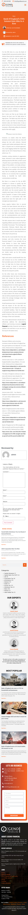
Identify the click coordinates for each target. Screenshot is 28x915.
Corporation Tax (8, 578)
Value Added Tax (8, 592)
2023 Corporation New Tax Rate (10, 549)
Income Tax (7, 585)
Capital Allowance (9, 573)
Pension (6, 590)
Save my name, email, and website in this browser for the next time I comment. (13, 510)
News (14, 16)
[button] (25, 5)
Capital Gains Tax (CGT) (11, 575)
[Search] (25, 565)
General (6, 582)
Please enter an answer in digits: (11, 513)
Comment (6, 471)
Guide (5, 583)
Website (5, 501)
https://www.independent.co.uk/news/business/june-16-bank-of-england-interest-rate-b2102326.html (14, 420)
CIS (5, 576)
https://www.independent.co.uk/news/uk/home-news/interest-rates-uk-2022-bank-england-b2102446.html (14, 403)
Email (5, 495)
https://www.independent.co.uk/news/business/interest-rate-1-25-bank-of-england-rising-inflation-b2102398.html (14, 368)
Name (5, 490)
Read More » (3, 544)
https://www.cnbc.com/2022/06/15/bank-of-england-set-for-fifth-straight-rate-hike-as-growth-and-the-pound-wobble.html (14, 434)
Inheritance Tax (8, 587)
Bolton (23, 904)
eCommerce (7, 580)
